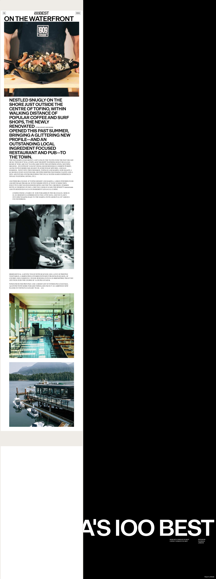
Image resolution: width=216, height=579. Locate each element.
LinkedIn (201, 543)
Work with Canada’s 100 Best (179, 539)
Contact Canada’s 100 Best (179, 541)
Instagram (201, 539)
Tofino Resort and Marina (44, 127)
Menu (78, 13)
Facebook (201, 541)
